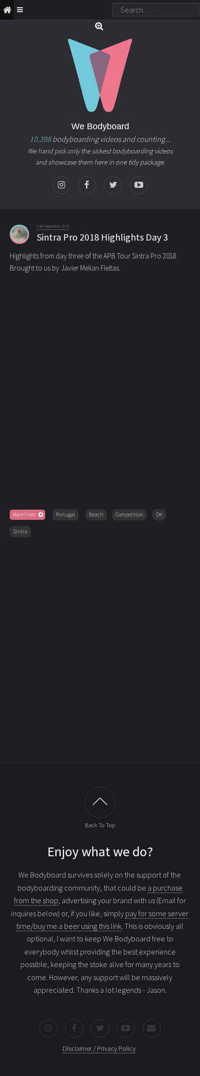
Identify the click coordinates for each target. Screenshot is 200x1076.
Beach (96, 514)
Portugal (65, 514)
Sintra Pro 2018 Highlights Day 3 (102, 237)
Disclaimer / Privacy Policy (99, 1048)
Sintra (20, 531)
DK (159, 514)
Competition (129, 514)
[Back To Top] (100, 802)
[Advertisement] (100, 648)
